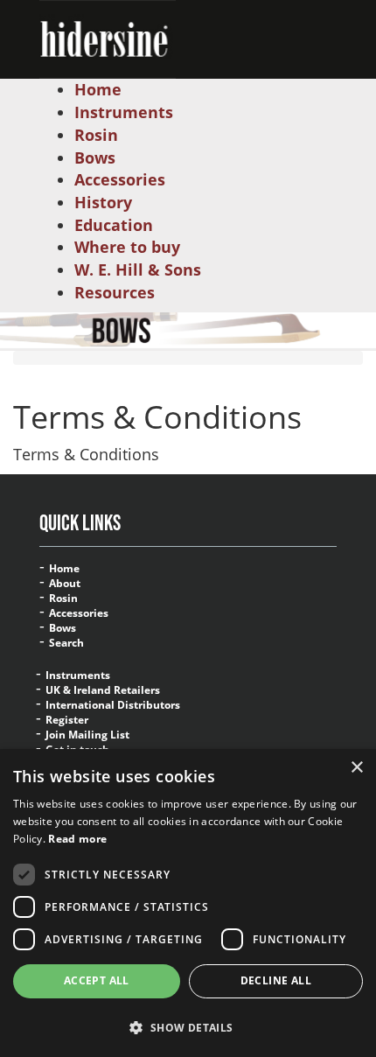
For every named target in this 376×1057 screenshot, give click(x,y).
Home (64, 569)
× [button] (356, 767)
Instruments (77, 675)
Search (66, 643)
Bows (62, 628)
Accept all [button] (96, 980)
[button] (188, 1027)
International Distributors (112, 705)
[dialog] (188, 903)
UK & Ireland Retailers (102, 690)
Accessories (78, 613)
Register (66, 720)
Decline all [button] (275, 980)
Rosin (63, 598)
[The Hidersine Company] (107, 37)
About (64, 584)
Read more (77, 838)
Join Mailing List (87, 735)
